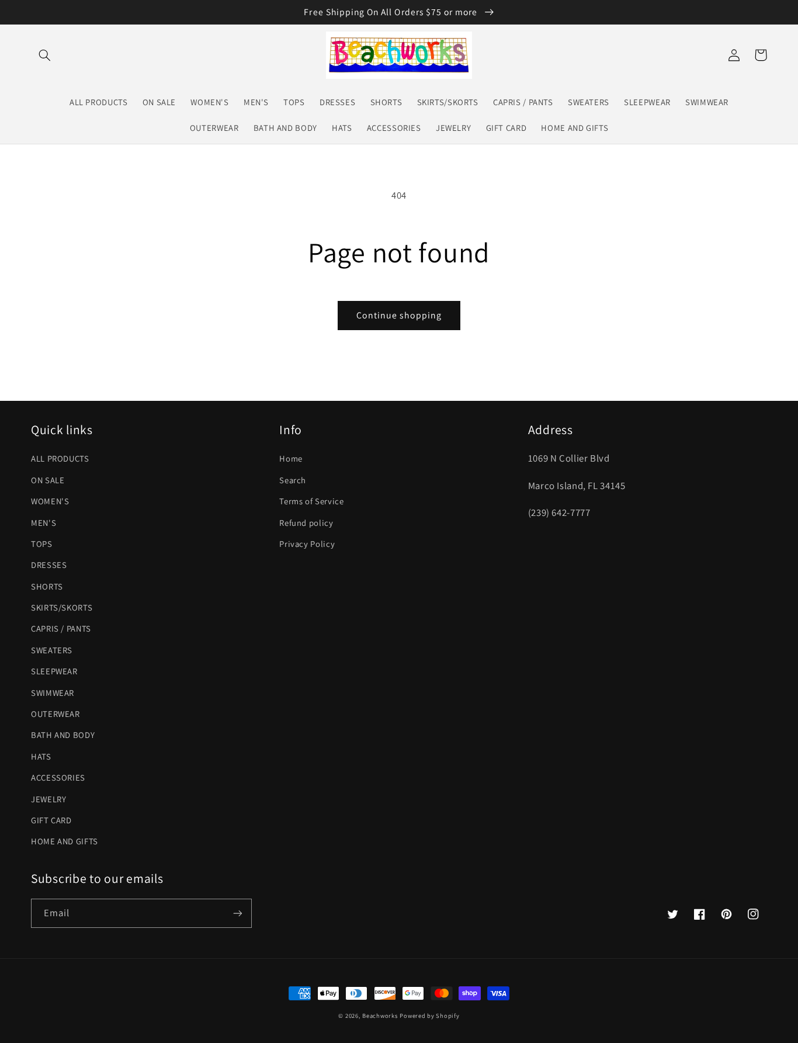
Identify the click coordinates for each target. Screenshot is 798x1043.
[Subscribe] (237, 913)
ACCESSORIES (58, 777)
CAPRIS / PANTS (61, 628)
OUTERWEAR (55, 713)
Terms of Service (311, 501)
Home (291, 458)
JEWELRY (48, 799)
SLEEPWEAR (54, 671)
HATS (41, 756)
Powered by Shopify (429, 1015)
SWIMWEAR (52, 692)
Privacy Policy (307, 543)
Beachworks (379, 1015)
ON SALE (47, 480)
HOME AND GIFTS (64, 841)
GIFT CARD (51, 820)
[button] (44, 54)
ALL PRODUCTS (60, 458)
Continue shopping (399, 315)
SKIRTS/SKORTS (61, 607)
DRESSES (49, 564)
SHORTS (47, 586)
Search (292, 480)
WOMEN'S (50, 501)
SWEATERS (51, 650)
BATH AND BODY (63, 734)
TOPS (42, 543)
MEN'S (43, 522)
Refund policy (306, 522)
